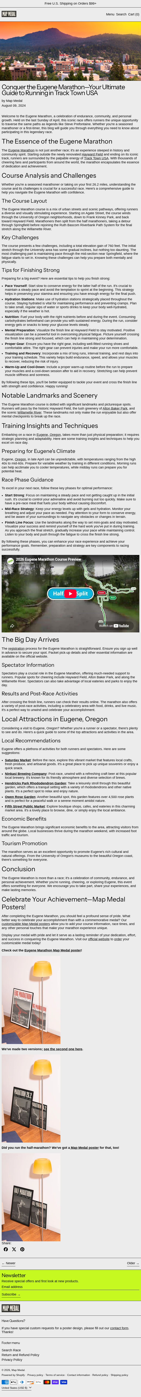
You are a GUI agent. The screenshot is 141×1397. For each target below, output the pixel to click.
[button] (121, 14)
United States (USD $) (15, 1387)
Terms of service (55, 1375)
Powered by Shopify (13, 1375)
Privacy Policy (12, 1360)
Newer (10, 1263)
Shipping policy (119, 1375)
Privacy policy (35, 1375)
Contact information (78, 1375)
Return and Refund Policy (20, 1355)
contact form (119, 1328)
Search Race (11, 1350)
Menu (110, 14)
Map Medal (18, 1370)
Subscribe (9, 1294)
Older (131, 1263)
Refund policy (100, 1375)
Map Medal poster (84, 1148)
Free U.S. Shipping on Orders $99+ (71, 3)
